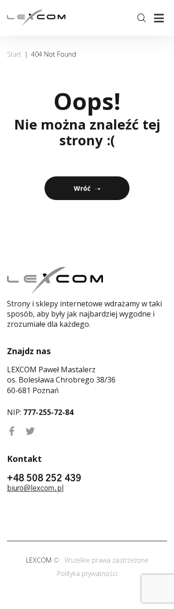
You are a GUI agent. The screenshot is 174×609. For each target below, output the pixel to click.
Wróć (82, 188)
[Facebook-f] (11, 431)
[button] (159, 18)
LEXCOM (39, 560)
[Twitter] (30, 431)
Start (14, 54)
